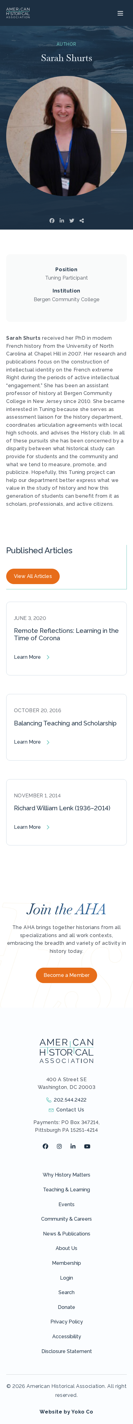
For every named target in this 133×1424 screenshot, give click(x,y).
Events (66, 1204)
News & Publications (66, 1234)
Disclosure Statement (66, 1351)
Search (66, 1292)
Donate (66, 1307)
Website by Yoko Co (66, 1412)
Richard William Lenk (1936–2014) (62, 808)
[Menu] (119, 13)
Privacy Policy (66, 1322)
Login (66, 1278)
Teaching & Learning (66, 1190)
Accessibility (66, 1336)
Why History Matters (66, 1175)
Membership (66, 1263)
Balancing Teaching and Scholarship (65, 723)
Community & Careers (66, 1219)
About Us (66, 1248)
